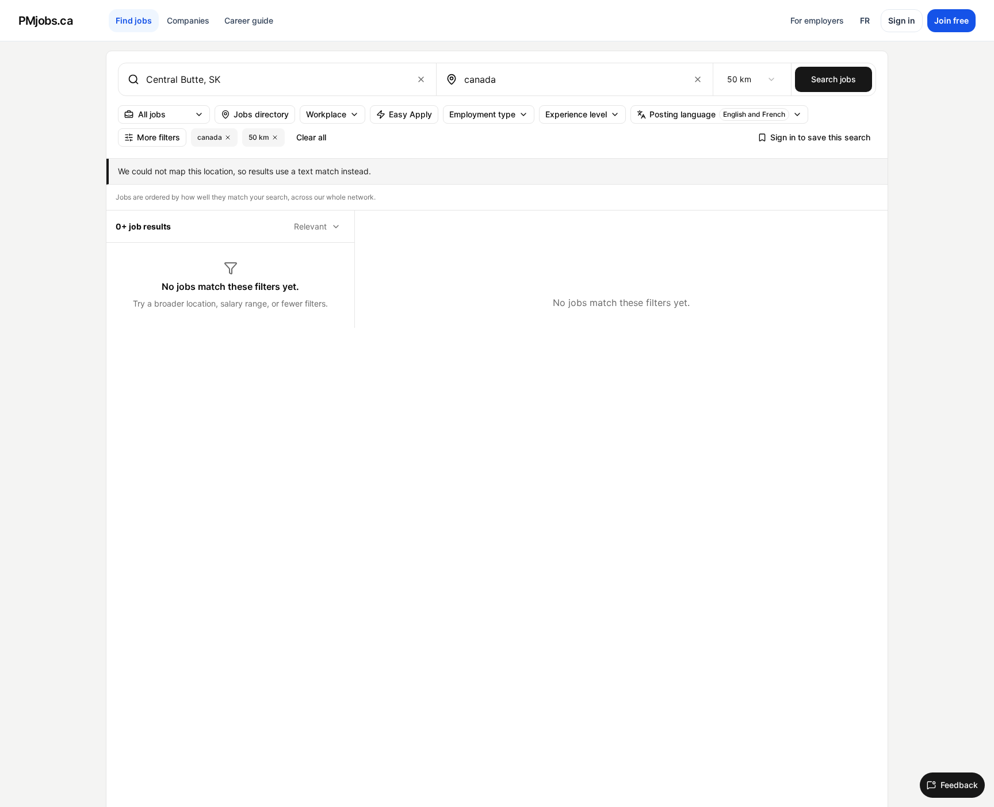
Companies (188, 20)
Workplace (326, 114)
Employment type (482, 114)
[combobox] (275, 79)
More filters (158, 137)
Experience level (576, 114)
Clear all (311, 137)
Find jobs (134, 20)
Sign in (901, 20)
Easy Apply (410, 114)
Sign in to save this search (820, 137)
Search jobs (833, 79)
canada (209, 137)
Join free (951, 20)
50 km (258, 137)
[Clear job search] (421, 79)
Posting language (717, 114)
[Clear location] (697, 79)
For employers (817, 20)
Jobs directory (261, 114)
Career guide (248, 20)
